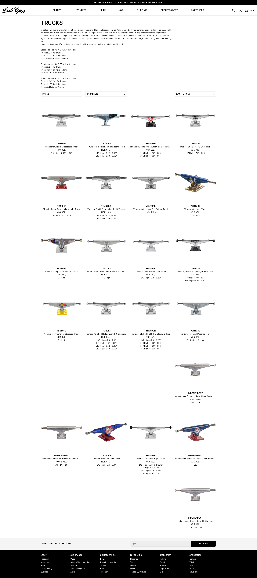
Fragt (191, 565)
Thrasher (134, 559)
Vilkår (192, 562)
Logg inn (240, 10)
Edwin (132, 569)
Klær (103, 10)
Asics (72, 572)
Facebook (45, 559)
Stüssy (133, 565)
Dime (132, 562)
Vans (72, 559)
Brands (57, 10)
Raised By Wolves (138, 572)
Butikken (44, 572)
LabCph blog (46, 569)
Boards (103, 559)
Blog (43, 565)
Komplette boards (108, 562)
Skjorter (163, 562)
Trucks (103, 565)
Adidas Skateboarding (80, 562)
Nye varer (81, 10)
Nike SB (74, 565)
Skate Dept (197, 10)
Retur (191, 569)
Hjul (102, 569)
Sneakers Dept (169, 10)
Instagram (45, 562)
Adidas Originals (77, 569)
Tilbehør (142, 10)
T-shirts (163, 559)
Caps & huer (165, 569)
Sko (121, 10)
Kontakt (192, 559)
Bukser (163, 565)
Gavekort (193, 572)
